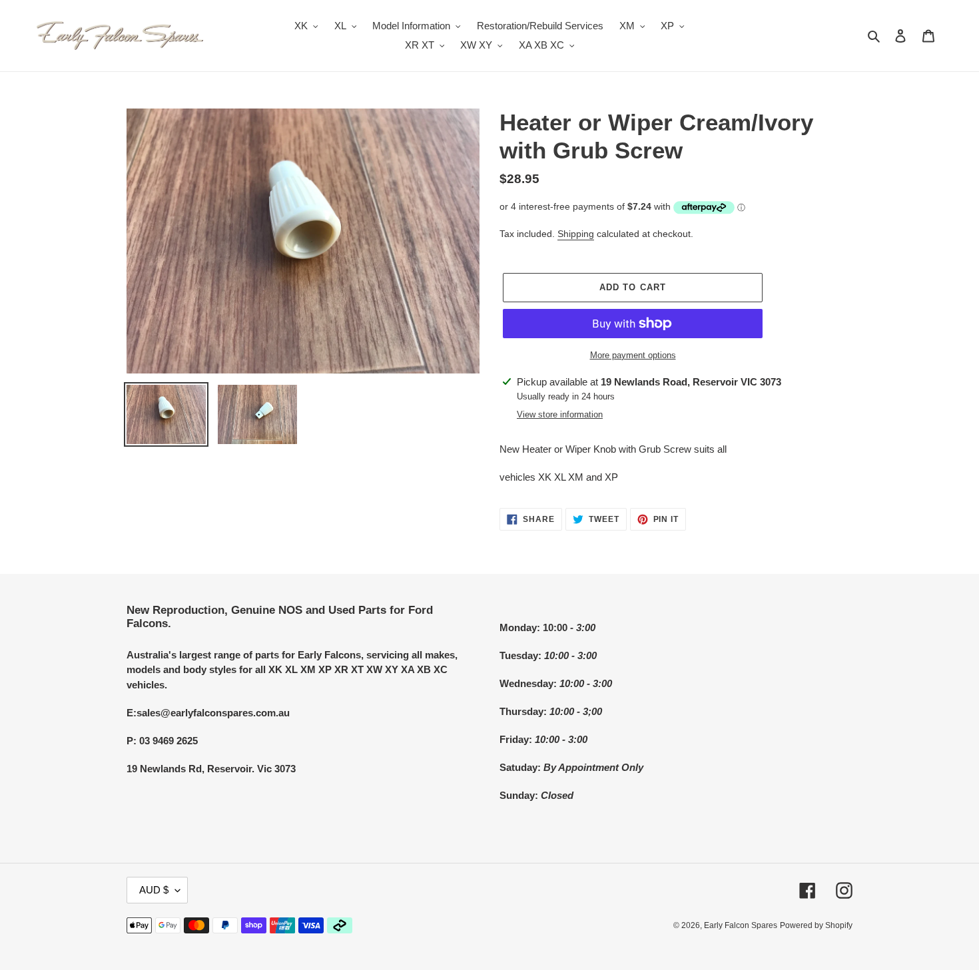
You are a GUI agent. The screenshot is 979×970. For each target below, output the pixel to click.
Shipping (575, 233)
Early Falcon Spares (740, 925)
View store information (560, 414)
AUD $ (153, 889)
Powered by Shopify (816, 925)
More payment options (633, 355)
